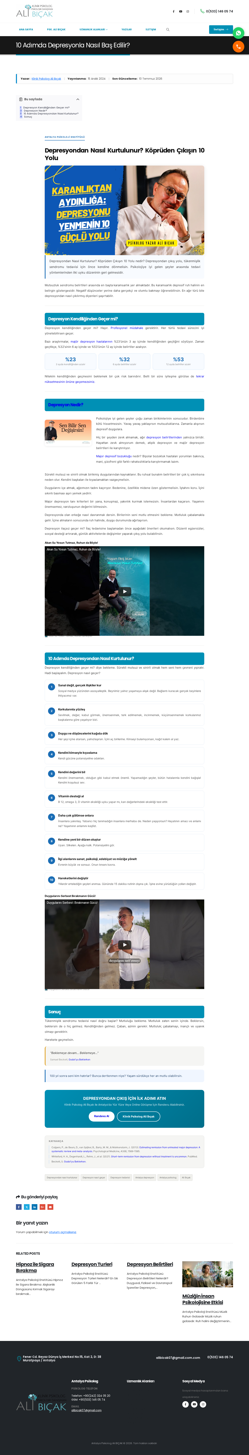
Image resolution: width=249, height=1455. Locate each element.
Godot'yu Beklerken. (75, 1161)
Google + (42, 1207)
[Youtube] (180, 11)
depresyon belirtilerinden (164, 437)
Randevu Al (101, 1116)
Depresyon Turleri (91, 1264)
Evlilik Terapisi (135, 1399)
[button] (168, 29)
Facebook (19, 1207)
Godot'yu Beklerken (79, 1059)
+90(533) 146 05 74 (92, 1400)
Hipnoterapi (134, 1394)
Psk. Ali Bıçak (56, 29)
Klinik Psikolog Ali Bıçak (46, 79)
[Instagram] (187, 11)
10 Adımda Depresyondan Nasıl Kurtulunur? (51, 113)
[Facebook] (173, 11)
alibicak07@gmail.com (86, 1410)
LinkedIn (34, 1207)
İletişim (151, 29)
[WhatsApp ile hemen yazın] (238, 33)
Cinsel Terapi (135, 1404)
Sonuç (28, 116)
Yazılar (127, 29)
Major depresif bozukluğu (114, 456)
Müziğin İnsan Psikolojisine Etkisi (202, 1299)
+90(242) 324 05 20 (96, 1396)
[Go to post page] (207, 1274)
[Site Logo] (34, 11)
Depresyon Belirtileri (150, 1264)
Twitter (27, 1207)
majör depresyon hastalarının (91, 341)
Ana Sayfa (26, 29)
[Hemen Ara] (238, 46)
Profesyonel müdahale (127, 328)
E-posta (50, 1207)
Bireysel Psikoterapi (139, 1390)
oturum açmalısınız (62, 1232)
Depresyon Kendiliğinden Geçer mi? (46, 107)
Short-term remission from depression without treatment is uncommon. (149, 1156)
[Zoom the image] (41, 1396)
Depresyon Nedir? (35, 110)
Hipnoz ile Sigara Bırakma (35, 1267)
